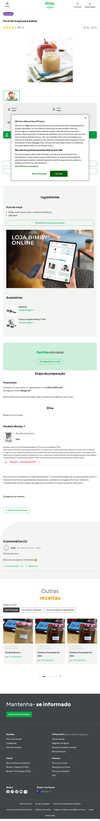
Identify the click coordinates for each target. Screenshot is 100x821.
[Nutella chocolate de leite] (50, 631)
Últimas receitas (13, 747)
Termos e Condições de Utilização (67, 804)
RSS (54, 775)
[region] (50, 148)
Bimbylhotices (59, 751)
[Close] (85, 118)
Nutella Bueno (13, 652)
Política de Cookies (43, 810)
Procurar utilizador (61, 771)
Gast (13, 548)
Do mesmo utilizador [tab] (32, 610)
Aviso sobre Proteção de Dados (19, 810)
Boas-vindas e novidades (18, 763)
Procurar (56, 758)
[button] (7, 5)
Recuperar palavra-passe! (64, 747)
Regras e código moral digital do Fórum (70, 810)
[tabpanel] (50, 649)
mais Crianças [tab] (11, 610)
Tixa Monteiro (15, 656)
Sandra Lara (12, 553)
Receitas (10, 734)
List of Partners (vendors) (26, 166)
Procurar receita (14, 739)
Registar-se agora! (60, 743)
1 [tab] (44, 676)
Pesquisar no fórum (61, 767)
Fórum (9, 758)
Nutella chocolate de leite (48, 654)
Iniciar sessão (58, 739)
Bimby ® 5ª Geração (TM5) (18, 771)
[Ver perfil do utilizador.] (6, 547)
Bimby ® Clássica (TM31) (17, 767)
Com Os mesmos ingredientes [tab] (60, 610)
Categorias (11, 743)
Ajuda (91, 810)
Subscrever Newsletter (19, 714)
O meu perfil (70, 734)
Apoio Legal (50, 815)
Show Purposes (39, 173)
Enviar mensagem (42, 804)
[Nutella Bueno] (18, 631)
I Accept (59, 174)
